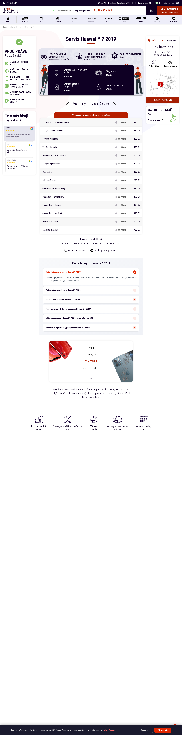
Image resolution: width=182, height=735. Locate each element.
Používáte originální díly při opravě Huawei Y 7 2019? (68, 327)
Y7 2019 (91, 361)
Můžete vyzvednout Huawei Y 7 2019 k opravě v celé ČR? (69, 318)
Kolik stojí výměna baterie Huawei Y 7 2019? (64, 290)
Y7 (91, 374)
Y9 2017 (91, 354)
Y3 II (91, 348)
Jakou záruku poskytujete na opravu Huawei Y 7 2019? (68, 309)
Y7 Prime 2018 (91, 368)
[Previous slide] (91, 344)
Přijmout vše (163, 730)
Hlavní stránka (8, 27)
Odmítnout (145, 730)
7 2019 (31, 27)
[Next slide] (91, 379)
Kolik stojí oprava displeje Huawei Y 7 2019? (64, 272)
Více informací (109, 730)
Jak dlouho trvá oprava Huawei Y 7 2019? (63, 299)
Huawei (19, 27)
